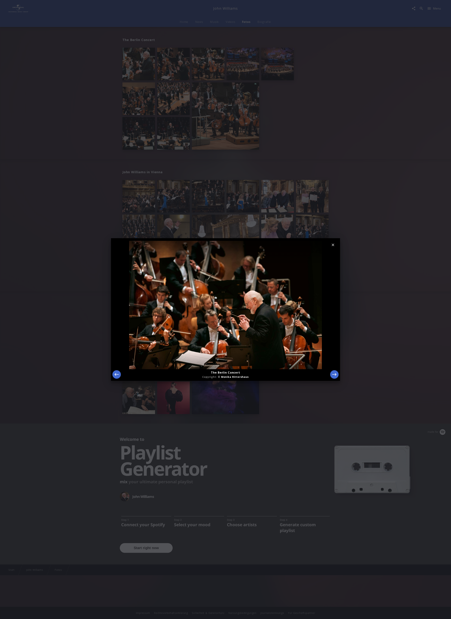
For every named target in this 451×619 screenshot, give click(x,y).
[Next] (334, 374)
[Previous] (116, 374)
